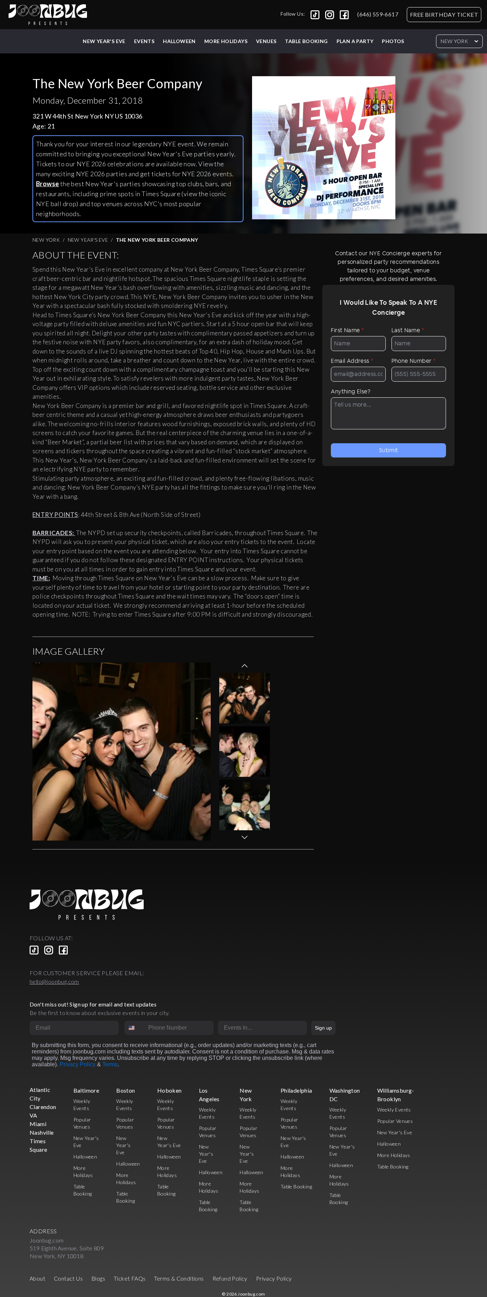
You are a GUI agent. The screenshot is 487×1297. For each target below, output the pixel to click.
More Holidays (393, 1155)
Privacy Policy (78, 1064)
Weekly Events (394, 1110)
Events (144, 41)
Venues (266, 41)
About (37, 1278)
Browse (47, 184)
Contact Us (68, 1278)
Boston (125, 1090)
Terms (110, 1064)
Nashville (42, 1132)
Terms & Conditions (179, 1278)
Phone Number (413, 361)
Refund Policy (229, 1278)
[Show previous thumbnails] (244, 665)
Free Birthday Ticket (444, 14)
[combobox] (135, 1028)
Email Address (352, 361)
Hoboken (169, 1090)
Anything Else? (350, 391)
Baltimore (86, 1090)
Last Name (407, 330)
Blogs (98, 1278)
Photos (393, 41)
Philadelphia (296, 1090)
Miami (38, 1123)
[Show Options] (300, 1028)
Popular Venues (395, 1121)
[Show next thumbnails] (244, 837)
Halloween (179, 41)
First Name (347, 330)
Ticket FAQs (129, 1278)
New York (454, 41)
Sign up (323, 1028)
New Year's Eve (104, 41)
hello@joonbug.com (54, 981)
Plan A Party (355, 41)
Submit (388, 450)
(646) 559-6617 (377, 14)
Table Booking (306, 41)
